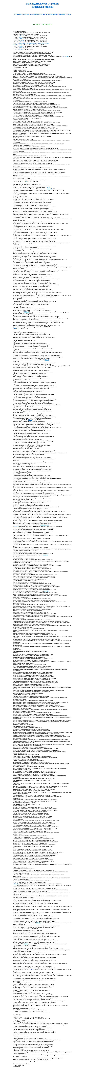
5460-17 (21, 47)
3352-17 (21, 46)
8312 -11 (26, 312)
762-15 (30, 420)
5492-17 (21, 49)
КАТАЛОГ (62, 14)
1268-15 (21, 38)
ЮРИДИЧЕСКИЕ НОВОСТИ (33, 14)
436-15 (49, 187)
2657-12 (49, 188)
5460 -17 (15, 328)
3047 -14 (21, 35)
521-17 (20, 44)
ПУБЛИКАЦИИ (51, 14)
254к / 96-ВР (65, 56)
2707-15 (21, 41)
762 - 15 (21, 37)
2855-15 (38, 922)
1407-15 (21, 40)
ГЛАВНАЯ (17, 14)
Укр (69, 14)
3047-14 (15, 883)
